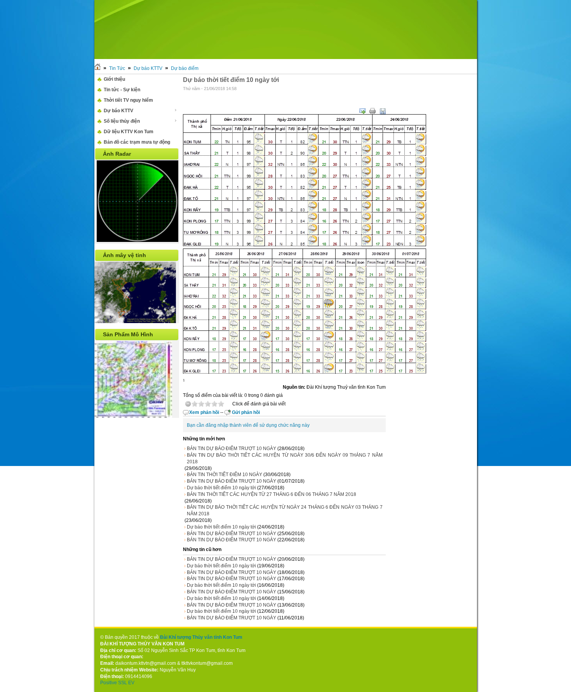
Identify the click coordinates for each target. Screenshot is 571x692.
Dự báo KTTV (148, 68)
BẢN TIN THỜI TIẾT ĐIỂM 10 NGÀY (224, 474)
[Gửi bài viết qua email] (362, 111)
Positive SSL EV (117, 682)
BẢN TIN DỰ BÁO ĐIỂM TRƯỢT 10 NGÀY (231, 448)
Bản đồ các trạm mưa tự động (137, 142)
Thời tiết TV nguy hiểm (128, 100)
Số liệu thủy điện (122, 121)
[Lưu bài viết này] (383, 111)
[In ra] (372, 111)
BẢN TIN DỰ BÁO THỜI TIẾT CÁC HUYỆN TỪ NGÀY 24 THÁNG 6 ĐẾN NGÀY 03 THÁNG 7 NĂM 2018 (285, 510)
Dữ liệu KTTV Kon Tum (128, 131)
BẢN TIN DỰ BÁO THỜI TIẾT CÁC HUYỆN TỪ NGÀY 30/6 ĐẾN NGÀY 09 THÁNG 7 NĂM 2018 (285, 458)
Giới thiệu (114, 79)
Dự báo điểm (184, 68)
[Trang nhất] (97, 68)
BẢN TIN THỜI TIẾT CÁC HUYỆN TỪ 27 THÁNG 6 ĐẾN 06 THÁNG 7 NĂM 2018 (271, 494)
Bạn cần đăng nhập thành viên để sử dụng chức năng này (248, 425)
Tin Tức (117, 68)
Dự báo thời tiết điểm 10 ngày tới (221, 487)
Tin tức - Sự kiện (122, 89)
